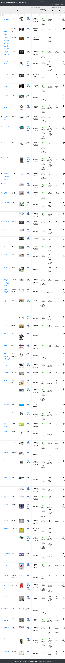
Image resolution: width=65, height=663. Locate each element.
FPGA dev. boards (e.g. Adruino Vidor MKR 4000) (7, 282)
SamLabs (6, 575)
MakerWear (6, 372)
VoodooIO (6, 651)
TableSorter (49, 661)
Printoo (5, 488)
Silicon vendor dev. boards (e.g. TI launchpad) (7, 587)
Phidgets (6, 442)
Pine (5, 461)
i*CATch (6, 325)
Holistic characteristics (57, 1)
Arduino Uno (7, 126)
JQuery (36, 661)
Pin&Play (6, 452)
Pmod (5, 477)
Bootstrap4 (31, 661)
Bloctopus (6, 183)
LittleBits (6, 345)
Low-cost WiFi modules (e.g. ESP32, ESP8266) (7, 356)
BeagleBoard (7, 157)
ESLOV (5, 254)
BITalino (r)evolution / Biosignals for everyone (6, 176)
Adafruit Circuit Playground (6, 53)
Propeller (6, 504)
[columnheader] (7, 10)
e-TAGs (5, 238)
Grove (5, 316)
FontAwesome (42, 661)
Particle (5, 431)
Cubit (5, 213)
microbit (6, 412)
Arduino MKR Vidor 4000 (6, 118)
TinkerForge (7, 638)
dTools (5, 229)
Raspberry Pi (7, 536)
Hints (52, 4)
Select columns (46, 4)
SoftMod (6, 596)
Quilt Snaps (6, 528)
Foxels (5, 267)
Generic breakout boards (6, 291)
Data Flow (6, 221)
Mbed (5, 389)
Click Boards (7, 202)
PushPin (6, 520)
